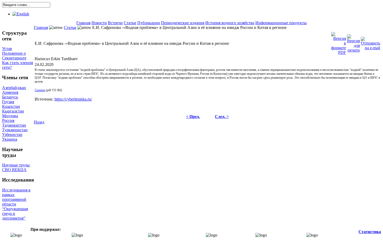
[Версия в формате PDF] (338, 42)
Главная (83, 23)
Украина (9, 139)
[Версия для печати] (353, 42)
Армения (10, 92)
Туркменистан (15, 130)
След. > (222, 116)
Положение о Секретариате (14, 55)
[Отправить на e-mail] (370, 42)
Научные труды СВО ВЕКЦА (16, 167)
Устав (7, 48)
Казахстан (11, 106)
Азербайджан (14, 87)
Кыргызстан (13, 111)
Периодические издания (182, 23)
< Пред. (193, 116)
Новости (99, 23)
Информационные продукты (281, 23)
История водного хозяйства (229, 23)
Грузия (8, 101)
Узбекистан (12, 134)
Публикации (148, 23)
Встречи (115, 23)
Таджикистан (14, 125)
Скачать (40, 90)
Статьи (130, 23)
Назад (39, 122)
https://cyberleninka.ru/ (73, 99)
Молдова (10, 116)
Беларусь (10, 97)
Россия (8, 120)
